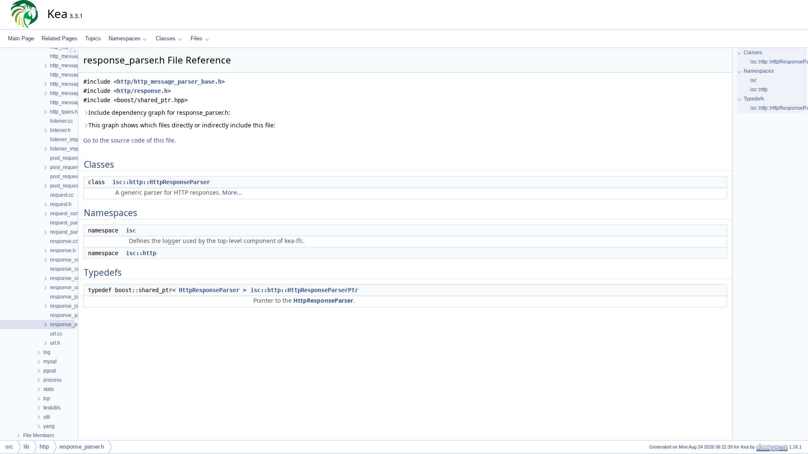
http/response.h (142, 90)
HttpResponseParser (209, 290)
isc (131, 230)
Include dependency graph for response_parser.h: (159, 112)
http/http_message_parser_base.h (169, 81)
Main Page (21, 38)
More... (232, 192)
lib (26, 446)
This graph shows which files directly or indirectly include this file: (181, 125)
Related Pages (59, 38)
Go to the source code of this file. (129, 140)
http (44, 446)
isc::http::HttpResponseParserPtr (304, 290)
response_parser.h (81, 446)
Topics (93, 38)
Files (196, 38)
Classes (165, 38)
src (9, 446)
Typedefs (754, 99)
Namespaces (125, 38)
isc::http (141, 253)
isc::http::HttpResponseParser (161, 182)
